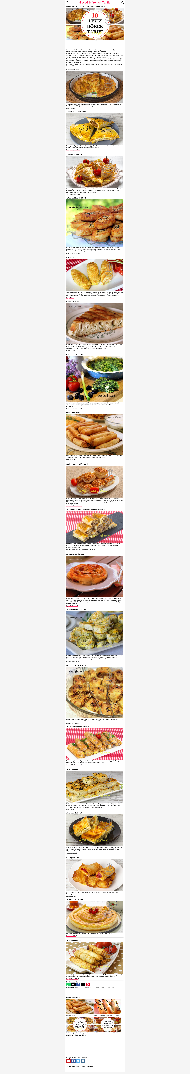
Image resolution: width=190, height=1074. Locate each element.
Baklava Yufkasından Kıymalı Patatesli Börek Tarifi (81, 549)
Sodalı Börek (70, 809)
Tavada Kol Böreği (71, 936)
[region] (95, 45)
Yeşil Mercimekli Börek (73, 194)
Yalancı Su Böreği (71, 853)
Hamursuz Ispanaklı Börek (74, 409)
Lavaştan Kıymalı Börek (73, 150)
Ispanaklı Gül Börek (72, 606)
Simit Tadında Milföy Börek (74, 506)
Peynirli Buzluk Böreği (72, 661)
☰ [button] (67, 2)
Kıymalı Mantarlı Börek (73, 723)
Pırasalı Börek (70, 108)
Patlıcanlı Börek (71, 459)
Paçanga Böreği (71, 896)
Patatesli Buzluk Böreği (73, 253)
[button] (68, 984)
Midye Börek (70, 298)
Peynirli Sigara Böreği (72, 979)
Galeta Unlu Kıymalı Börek (74, 765)
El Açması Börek (71, 350)
